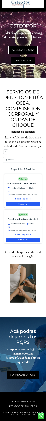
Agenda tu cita (23, 50)
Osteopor (23, 4)
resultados (23, 60)
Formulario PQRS (23, 374)
